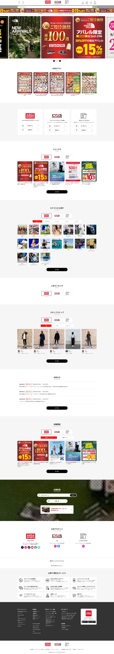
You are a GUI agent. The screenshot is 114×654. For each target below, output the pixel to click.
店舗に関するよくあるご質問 (67, 617)
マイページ (20, 613)
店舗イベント (35, 618)
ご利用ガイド (64, 611)
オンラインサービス (50, 615)
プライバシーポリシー (55, 649)
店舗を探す (30, 129)
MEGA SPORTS (21, 615)
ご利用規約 (32, 649)
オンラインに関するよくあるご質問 (69, 613)
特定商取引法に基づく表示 (66, 649)
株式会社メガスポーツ (66, 625)
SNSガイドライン (81, 649)
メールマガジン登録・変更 (51, 613)
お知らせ (19, 626)
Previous (54, 61)
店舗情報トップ (36, 611)
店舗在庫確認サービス (50, 622)
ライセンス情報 (65, 629)
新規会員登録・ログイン (23, 611)
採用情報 (63, 627)
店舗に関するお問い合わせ (67, 618)
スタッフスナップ (21, 624)
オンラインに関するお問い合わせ (68, 615)
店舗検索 (34, 613)
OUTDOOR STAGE (36, 629)
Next (60, 61)
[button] (18, 13)
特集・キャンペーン (22, 620)
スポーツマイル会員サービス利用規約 (42, 649)
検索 (94, 7)
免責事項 (74, 649)
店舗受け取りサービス (50, 620)
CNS (19, 617)
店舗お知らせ (35, 615)
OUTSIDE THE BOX (22, 618)
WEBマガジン (20, 622)
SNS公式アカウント (50, 625)
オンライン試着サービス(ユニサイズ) (51, 617)
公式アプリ (48, 623)
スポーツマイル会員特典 (51, 611)
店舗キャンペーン (36, 617)
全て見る (57, 191)
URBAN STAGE (36, 627)
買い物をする (30, 125)
